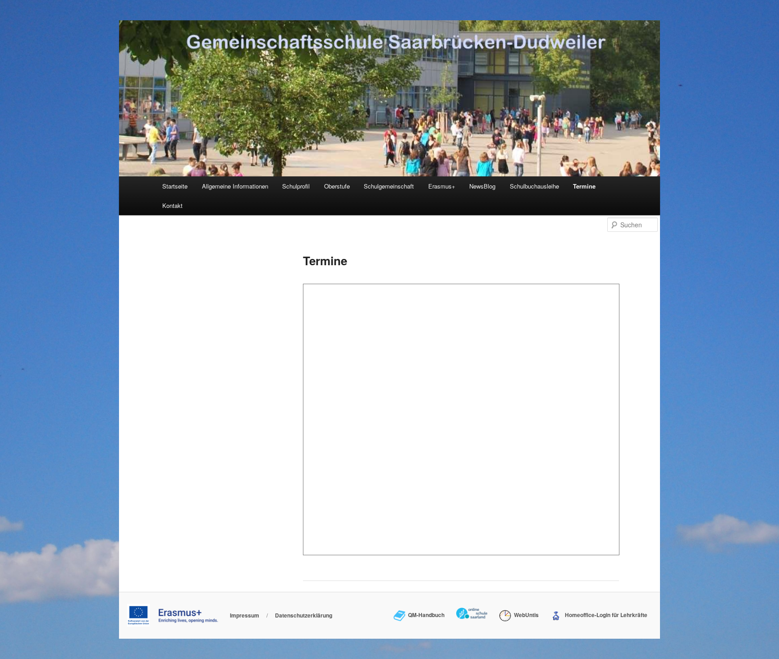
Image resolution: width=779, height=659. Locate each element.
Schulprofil (296, 186)
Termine (584, 186)
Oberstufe (337, 186)
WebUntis (524, 615)
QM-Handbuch (424, 615)
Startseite (175, 186)
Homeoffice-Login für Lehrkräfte (604, 615)
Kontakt (172, 205)
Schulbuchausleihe (534, 186)
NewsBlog (482, 186)
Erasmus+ (441, 186)
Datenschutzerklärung (303, 615)
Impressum (244, 615)
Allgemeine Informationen (235, 186)
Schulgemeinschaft (389, 186)
